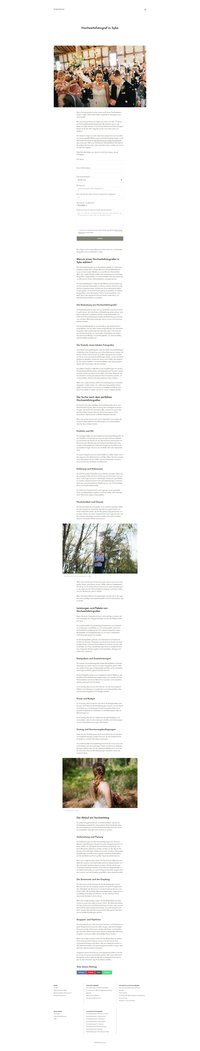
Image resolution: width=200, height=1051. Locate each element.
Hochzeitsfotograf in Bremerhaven (96, 1021)
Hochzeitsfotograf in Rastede (94, 1029)
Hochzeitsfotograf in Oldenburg (95, 1019)
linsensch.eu (59, 9)
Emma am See (123, 998)
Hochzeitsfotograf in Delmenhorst (95, 1016)
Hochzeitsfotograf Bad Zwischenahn (96, 1026)
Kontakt (56, 988)
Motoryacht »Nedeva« (92, 995)
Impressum (57, 1014)
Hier (94, 129)
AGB (55, 1019)
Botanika (88, 993)
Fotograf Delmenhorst (60, 995)
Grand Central (123, 993)
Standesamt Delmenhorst (93, 998)
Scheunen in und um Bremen (127, 1000)
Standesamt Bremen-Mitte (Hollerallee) (97, 988)
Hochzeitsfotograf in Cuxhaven (95, 1024)
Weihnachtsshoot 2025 (60, 990)
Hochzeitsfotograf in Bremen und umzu (97, 1014)
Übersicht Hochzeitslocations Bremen (129, 988)
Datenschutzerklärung (60, 1016)
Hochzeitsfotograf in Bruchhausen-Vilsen (97, 1032)
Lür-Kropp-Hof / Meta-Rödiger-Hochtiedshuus (99, 990)
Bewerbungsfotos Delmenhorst (62, 993)
